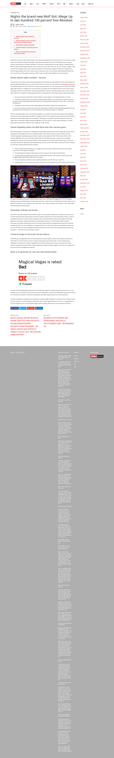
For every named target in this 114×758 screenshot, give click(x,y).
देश (25, 4)
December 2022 (84, 172)
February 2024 (84, 128)
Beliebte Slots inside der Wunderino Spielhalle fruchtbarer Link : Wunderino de (59, 322)
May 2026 (83, 28)
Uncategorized (14, 12)
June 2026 (83, 25)
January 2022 (84, 179)
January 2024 (84, 131)
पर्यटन (75, 367)
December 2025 (84, 47)
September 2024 (85, 102)
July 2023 (83, 150)
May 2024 (83, 117)
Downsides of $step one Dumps (25, 45)
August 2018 (83, 190)
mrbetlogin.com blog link (68, 84)
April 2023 (83, 161)
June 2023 (83, 154)
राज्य (37, 4)
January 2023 (84, 168)
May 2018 (83, 198)
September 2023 (85, 142)
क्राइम (78, 4)
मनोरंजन (51, 4)
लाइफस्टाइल (76, 361)
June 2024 (83, 113)
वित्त (75, 364)
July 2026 (83, 21)
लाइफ (83, 4)
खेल (64, 4)
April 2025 (83, 76)
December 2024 (84, 91)
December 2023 (84, 135)
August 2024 (83, 106)
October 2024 (84, 98)
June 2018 (83, 194)
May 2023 (83, 157)
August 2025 (83, 62)
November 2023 (84, 139)
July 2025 (83, 65)
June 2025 (83, 69)
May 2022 (83, 176)
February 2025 (84, 84)
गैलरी (58, 4)
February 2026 (84, 39)
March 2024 (83, 124)
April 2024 (83, 120)
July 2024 (83, 109)
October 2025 (84, 54)
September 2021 (85, 183)
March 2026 (83, 36)
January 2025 (84, 87)
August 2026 (83, 17)
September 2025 (85, 58)
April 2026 (83, 32)
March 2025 (83, 80)
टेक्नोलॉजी (76, 358)
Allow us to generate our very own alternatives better (25, 52)
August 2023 (83, 146)
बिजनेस (75, 356)
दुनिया (31, 4)
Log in (82, 214)
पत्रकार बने (90, 4)
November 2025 (84, 50)
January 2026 (84, 43)
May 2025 (83, 73)
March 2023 (83, 165)
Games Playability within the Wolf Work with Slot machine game (25, 41)
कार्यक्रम (71, 4)
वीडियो (44, 4)
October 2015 (84, 201)
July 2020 (83, 187)
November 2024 (84, 95)
